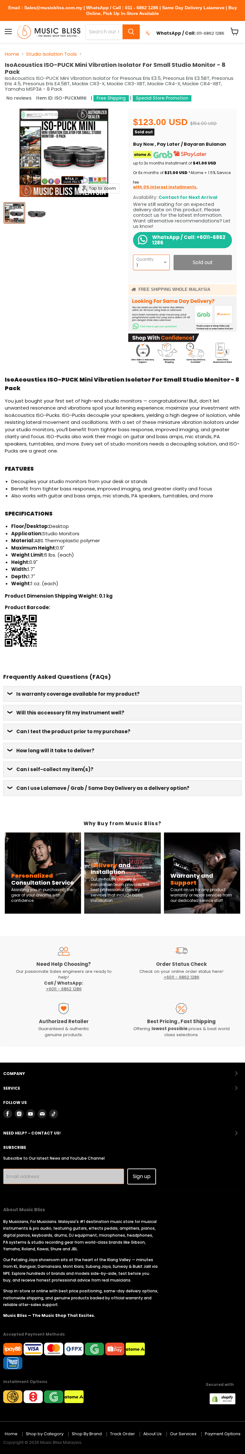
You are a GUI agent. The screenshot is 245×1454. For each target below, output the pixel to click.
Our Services (183, 1434)
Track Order (122, 1434)
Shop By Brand (87, 1434)
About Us (152, 1434)
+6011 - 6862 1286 (64, 989)
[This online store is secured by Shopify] (226, 1402)
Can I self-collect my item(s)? (54, 769)
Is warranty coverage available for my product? (78, 694)
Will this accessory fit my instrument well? (70, 712)
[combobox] (104, 32)
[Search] (131, 32)
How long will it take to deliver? (55, 750)
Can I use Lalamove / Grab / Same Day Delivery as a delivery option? (102, 788)
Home (12, 54)
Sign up (142, 1176)
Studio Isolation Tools (51, 54)
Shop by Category (44, 1434)
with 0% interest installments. (165, 187)
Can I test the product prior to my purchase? (73, 731)
